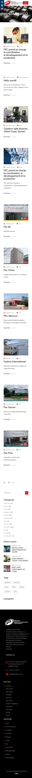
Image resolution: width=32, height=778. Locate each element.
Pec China (9, 270)
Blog (6, 744)
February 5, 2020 (16, 556)
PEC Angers (9, 692)
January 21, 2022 (10, 125)
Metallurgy (7, 518)
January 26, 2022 (10, 46)
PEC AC (8, 715)
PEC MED (8, 695)
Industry (6, 509)
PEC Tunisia (9, 689)
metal (6, 587)
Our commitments (10, 726)
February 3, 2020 (16, 545)
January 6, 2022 (10, 358)
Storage (6, 533)
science (22, 587)
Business (6, 506)
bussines (7, 582)
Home (7, 723)
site (20, 223)
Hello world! (10, 80)
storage (7, 591)
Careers (7, 754)
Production (7, 524)
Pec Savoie (9, 407)
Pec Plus (8, 452)
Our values (8, 730)
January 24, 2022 (10, 77)
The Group (8, 686)
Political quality (9, 757)
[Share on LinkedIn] (2, 5)
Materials (6, 515)
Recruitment (7, 527)
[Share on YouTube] (2, 8)
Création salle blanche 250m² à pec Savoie (15, 130)
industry (16, 582)
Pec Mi (7, 226)
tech (15, 591)
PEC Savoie (9, 700)
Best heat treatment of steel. (18, 569)
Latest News (7, 503)
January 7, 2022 (10, 312)
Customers (8, 733)
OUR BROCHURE (10, 751)
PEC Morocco (11, 315)
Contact (7, 740)
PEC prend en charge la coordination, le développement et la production (15, 174)
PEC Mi (8, 712)
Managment (7, 512)
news (13, 587)
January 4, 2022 (10, 450)
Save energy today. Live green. (20, 560)
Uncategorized (23, 77)
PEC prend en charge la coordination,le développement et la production (16, 53)
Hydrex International (15, 361)
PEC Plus (8, 698)
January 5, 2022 (10, 404)
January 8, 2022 (10, 267)
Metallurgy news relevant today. (19, 550)
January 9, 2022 (10, 223)
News (20, 46)
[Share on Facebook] (2, 2)
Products (8, 737)
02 (9, 482)
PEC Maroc (9, 706)
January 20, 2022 (10, 167)
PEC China (9, 709)
